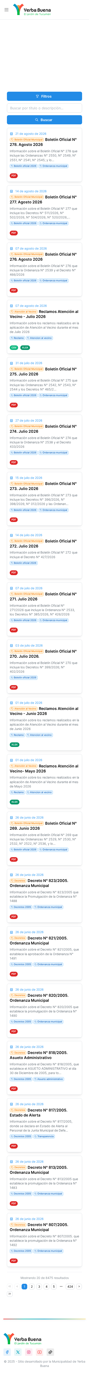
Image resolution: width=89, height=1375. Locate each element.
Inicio (9, 64)
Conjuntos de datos (43, 64)
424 (70, 1286)
